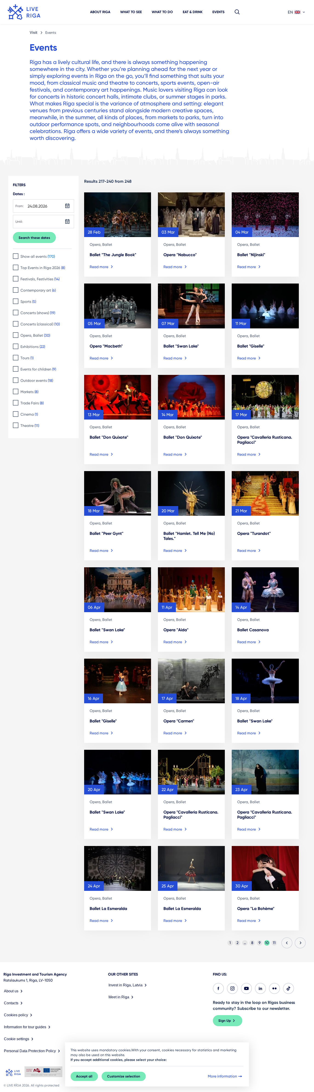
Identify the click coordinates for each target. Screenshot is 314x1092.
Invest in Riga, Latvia (125, 985)
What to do (162, 12)
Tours (27, 358)
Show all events (37, 256)
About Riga (100, 12)
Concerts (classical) (40, 324)
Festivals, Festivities (40, 279)
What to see (131, 12)
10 (267, 943)
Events (218, 12)
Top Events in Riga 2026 (42, 268)
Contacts (11, 1003)
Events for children (38, 369)
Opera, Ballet (35, 335)
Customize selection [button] (123, 1076)
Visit (33, 33)
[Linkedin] (260, 988)
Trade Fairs (32, 403)
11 (274, 943)
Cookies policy (16, 1015)
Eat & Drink (193, 12)
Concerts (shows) (37, 313)
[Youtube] (246, 988)
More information (222, 1076)
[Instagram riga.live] (232, 988)
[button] (237, 12)
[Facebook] (218, 988)
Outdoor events (36, 380)
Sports (28, 301)
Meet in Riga (118, 997)
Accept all (84, 1076)
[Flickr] (274, 988)
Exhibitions (32, 347)
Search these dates (34, 238)
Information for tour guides (25, 1027)
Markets (29, 392)
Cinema (29, 414)
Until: (19, 221)
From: (19, 206)
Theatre (29, 425)
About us (11, 991)
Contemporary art (38, 290)
